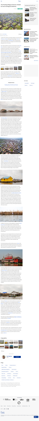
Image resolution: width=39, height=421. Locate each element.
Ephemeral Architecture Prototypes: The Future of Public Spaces (34, 56)
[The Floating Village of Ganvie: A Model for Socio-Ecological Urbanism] (2, 342)
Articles (6, 365)
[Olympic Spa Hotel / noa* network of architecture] (27, 20)
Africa (18, 39)
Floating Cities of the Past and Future (11, 84)
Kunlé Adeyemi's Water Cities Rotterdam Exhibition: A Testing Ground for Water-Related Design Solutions (34, 34)
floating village (4, 118)
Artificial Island (15, 375)
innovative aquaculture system (16, 192)
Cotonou (3, 39)
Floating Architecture (13, 365)
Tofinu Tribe (3, 373)
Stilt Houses (9, 375)
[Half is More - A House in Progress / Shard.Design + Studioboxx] (27, 14)
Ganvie (6, 39)
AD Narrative (19, 377)
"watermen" (17, 73)
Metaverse (31, 85)
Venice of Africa (4, 270)
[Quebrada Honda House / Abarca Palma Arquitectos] (27, 9)
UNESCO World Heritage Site (5, 369)
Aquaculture (7, 56)
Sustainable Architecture (5, 371)
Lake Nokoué (11, 40)
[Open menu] (1, 1)
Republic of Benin (4, 367)
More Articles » (36, 60)
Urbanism (12, 371)
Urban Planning (14, 369)
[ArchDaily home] (19, 1)
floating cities (10, 312)
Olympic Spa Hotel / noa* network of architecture (33, 19)
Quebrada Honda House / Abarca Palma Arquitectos (33, 8)
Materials (26, 85)
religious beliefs (4, 91)
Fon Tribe (9, 377)
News (2, 365)
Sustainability (27, 83)
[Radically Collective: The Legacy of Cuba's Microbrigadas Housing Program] (26, 50)
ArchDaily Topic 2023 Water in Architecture (8, 379)
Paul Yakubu (9, 356)
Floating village (4, 377)
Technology (32, 83)
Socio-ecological (15, 373)
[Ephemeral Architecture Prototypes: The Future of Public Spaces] (26, 57)
